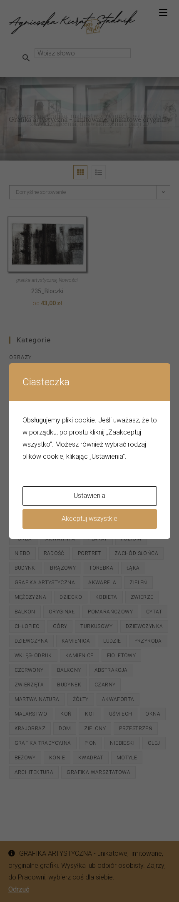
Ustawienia (89, 496)
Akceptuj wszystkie (89, 519)
